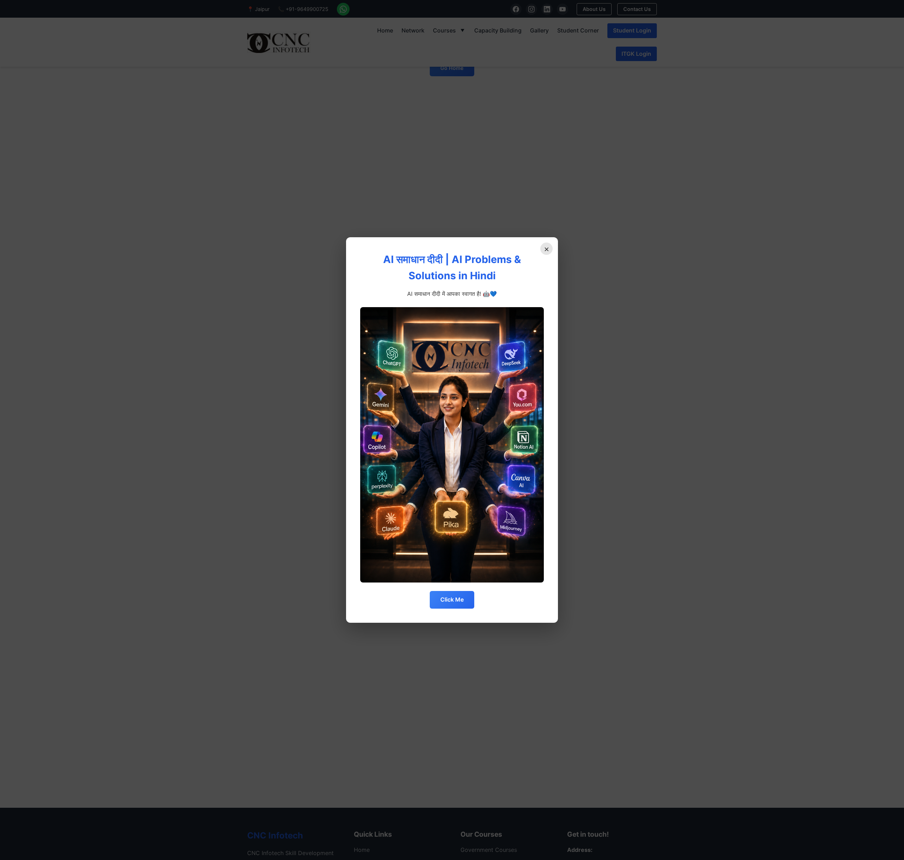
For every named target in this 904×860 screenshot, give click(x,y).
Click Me (452, 599)
